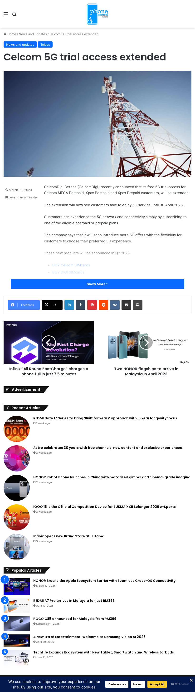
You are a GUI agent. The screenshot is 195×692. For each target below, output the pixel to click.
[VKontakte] (115, 305)
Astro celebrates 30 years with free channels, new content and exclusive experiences (107, 447)
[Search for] (14, 15)
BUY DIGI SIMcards (68, 272)
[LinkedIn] (69, 305)
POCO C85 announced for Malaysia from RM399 (74, 618)
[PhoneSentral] (97, 14)
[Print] (137, 305)
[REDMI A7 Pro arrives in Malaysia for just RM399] (17, 605)
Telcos (45, 44)
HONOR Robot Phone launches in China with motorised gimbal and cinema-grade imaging (111, 477)
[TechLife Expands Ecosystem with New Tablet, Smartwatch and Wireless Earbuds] (17, 659)
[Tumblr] (80, 305)
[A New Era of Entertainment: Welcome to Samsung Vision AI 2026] (17, 640)
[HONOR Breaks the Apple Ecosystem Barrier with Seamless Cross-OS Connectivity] (17, 586)
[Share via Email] (126, 305)
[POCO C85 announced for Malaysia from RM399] (17, 623)
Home (11, 34)
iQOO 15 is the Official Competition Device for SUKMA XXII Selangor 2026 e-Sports (104, 506)
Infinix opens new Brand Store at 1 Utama (68, 536)
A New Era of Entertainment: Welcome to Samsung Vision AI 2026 (89, 636)
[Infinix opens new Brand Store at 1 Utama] (17, 547)
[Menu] (6, 15)
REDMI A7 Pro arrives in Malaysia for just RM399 (74, 600)
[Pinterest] (92, 305)
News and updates (33, 34)
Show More (96, 284)
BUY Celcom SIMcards (71, 265)
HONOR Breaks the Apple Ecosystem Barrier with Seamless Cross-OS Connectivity (104, 580)
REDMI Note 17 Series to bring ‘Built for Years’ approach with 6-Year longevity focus (105, 418)
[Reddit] (103, 305)
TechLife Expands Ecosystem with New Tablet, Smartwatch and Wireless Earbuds (103, 652)
